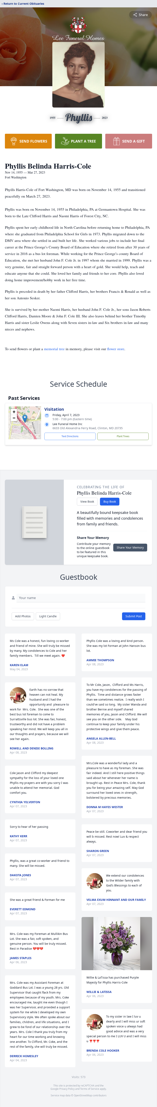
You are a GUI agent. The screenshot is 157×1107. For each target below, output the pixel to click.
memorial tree (54, 348)
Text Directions (70, 436)
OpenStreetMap (83, 1095)
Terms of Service (89, 1089)
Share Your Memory (130, 547)
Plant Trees (123, 436)
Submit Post (134, 616)
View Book (87, 501)
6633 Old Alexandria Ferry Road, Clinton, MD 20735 (88, 428)
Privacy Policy (67, 1089)
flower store (115, 348)
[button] (24, 418)
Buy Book (109, 501)
